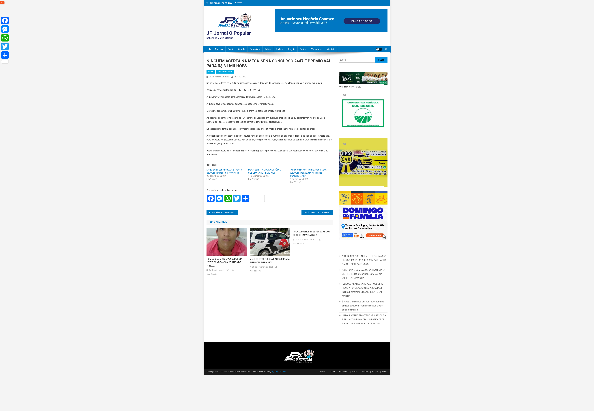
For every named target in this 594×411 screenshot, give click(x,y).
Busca (381, 60)
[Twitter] (5, 46)
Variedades (316, 49)
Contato (238, 3)
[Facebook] (5, 20)
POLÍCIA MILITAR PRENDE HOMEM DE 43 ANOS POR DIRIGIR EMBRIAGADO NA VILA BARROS (318, 212)
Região (291, 49)
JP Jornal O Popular (229, 33)
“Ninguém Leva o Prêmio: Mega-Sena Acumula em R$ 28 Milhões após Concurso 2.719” (308, 172)
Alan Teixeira (240, 76)
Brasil (230, 49)
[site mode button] (379, 49)
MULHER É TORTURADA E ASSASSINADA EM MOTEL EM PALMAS (270, 261)
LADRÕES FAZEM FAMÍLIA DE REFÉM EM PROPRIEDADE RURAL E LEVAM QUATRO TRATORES (224, 212)
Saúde (303, 49)
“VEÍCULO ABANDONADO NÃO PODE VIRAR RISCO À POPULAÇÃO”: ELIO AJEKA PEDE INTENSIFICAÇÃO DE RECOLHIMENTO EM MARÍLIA (363, 325)
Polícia (268, 49)
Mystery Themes (278, 408)
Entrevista (255, 49)
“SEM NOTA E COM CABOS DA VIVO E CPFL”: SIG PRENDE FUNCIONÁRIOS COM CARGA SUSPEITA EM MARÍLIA (363, 310)
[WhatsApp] (5, 37)
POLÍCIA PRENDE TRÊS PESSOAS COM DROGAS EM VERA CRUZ (312, 233)
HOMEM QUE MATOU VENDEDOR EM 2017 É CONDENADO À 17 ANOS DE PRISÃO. (224, 262)
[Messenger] (5, 29)
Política (279, 49)
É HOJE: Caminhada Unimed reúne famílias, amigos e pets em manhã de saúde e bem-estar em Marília (363, 341)
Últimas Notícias (225, 71)
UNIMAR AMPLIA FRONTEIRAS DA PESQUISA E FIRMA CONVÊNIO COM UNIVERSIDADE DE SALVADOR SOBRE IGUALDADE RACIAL (364, 355)
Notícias (219, 49)
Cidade (241, 49)
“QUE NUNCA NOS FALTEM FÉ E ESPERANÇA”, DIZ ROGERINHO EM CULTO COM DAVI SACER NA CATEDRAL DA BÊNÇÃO (364, 296)
